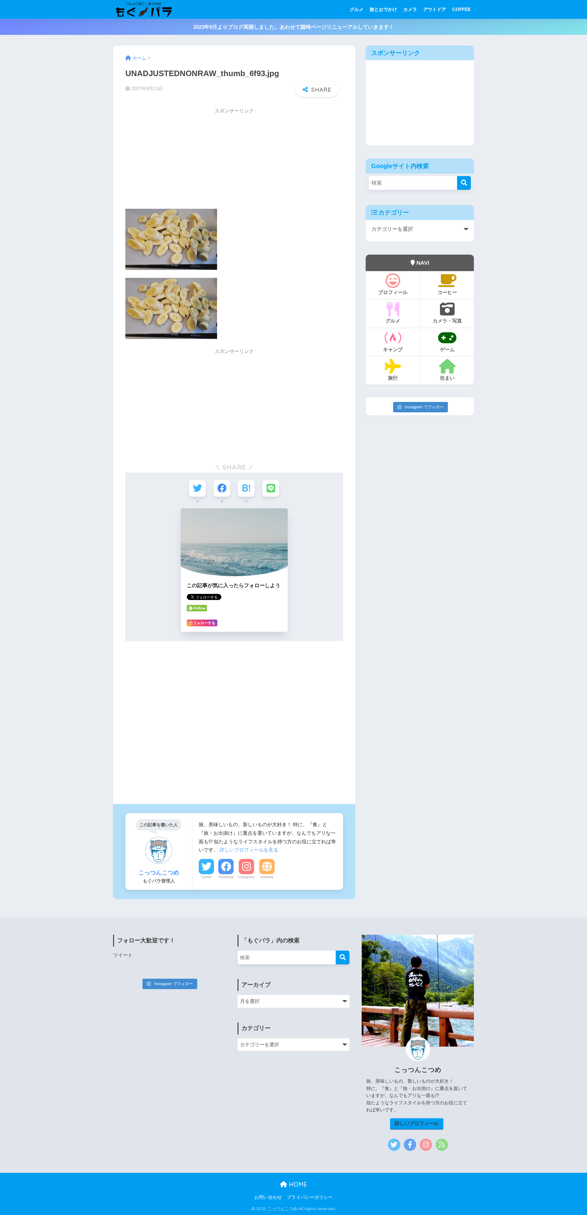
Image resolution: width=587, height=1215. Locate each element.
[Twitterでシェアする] (197, 488)
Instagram (246, 877)
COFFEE (461, 9)
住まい (447, 378)
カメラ (410, 9)
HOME (297, 1184)
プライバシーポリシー (310, 1197)
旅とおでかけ (383, 9)
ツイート (123, 955)
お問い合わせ (268, 1197)
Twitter (206, 877)
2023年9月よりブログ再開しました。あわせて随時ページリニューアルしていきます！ (293, 27)
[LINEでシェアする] (270, 488)
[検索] (464, 183)
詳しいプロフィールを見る (249, 849)
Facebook (226, 877)
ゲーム (447, 349)
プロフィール (393, 292)
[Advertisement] (234, 161)
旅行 (393, 378)
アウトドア (434, 9)
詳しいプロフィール (417, 1123)
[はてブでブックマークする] (246, 488)
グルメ (357, 9)
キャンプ (393, 349)
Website (266, 877)
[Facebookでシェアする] (221, 488)
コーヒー (447, 292)
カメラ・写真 (447, 321)
